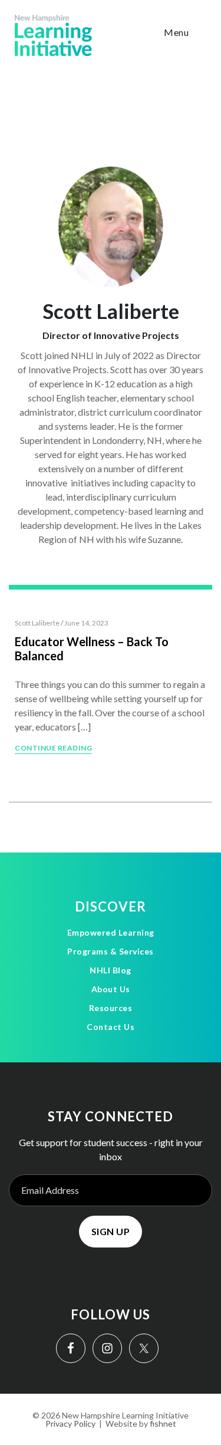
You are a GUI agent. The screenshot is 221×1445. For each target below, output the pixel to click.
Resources (111, 1008)
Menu (176, 32)
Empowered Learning (110, 932)
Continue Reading (53, 747)
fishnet (163, 1423)
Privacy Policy (70, 1423)
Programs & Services (110, 951)
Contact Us (110, 1027)
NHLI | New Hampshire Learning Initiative (53, 35)
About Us (110, 989)
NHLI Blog (110, 970)
